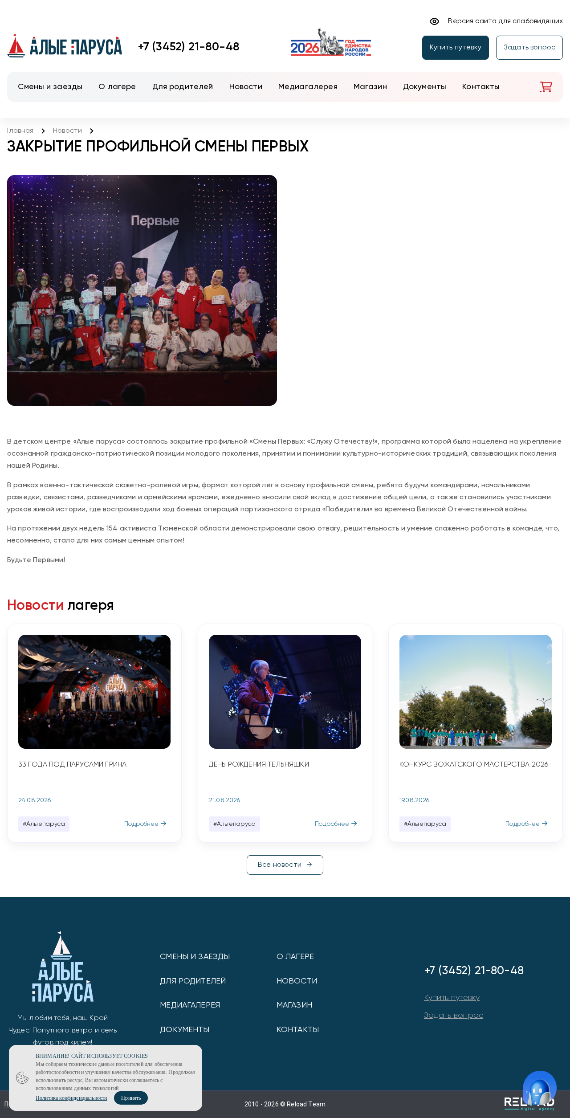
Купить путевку (455, 47)
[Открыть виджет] (540, 1088)
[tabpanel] (94, 733)
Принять (131, 1098)
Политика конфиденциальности (71, 1098)
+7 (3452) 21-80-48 (189, 47)
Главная (20, 131)
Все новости (279, 865)
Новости (67, 131)
